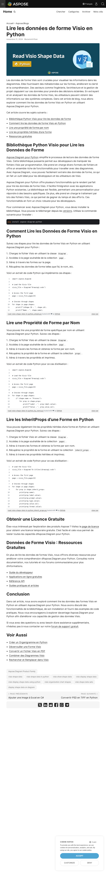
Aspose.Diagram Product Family (21, 671)
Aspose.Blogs (22, 23)
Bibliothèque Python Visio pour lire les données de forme (40, 119)
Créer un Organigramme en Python (28, 642)
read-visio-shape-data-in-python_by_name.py (26, 411)
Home (7, 11)
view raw (95, 314)
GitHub (57, 314)
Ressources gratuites (20, 136)
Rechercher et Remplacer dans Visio (29, 659)
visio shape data (15, 677)
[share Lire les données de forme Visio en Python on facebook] (56, 705)
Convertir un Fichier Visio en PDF (27, 651)
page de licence (90, 526)
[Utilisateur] (96, 4)
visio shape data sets (84, 682)
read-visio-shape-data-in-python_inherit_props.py (27, 510)
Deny (89, 863)
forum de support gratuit (64, 626)
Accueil (10, 23)
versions (67, 211)
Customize (69, 863)
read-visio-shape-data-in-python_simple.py (25, 314)
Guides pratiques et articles (24, 585)
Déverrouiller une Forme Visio (25, 646)
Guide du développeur (21, 572)
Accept (79, 856)
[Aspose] (18, 4)
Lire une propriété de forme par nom (29, 127)
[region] (53, 294)
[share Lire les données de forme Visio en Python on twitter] (40, 705)
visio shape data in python (37, 677)
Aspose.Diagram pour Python (22, 157)
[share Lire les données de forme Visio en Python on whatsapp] (62, 705)
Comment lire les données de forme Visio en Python (37, 123)
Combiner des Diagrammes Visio (26, 655)
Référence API (17, 581)
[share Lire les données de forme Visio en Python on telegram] (67, 705)
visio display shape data (86, 677)
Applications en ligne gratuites (25, 576)
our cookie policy (85, 850)
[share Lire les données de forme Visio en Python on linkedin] (45, 705)
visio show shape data (62, 677)
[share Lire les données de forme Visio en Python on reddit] (51, 705)
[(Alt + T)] (14, 12)
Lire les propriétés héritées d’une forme (30, 132)
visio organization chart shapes (58, 682)
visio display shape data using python (24, 682)
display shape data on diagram (21, 687)
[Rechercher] (103, 4)
